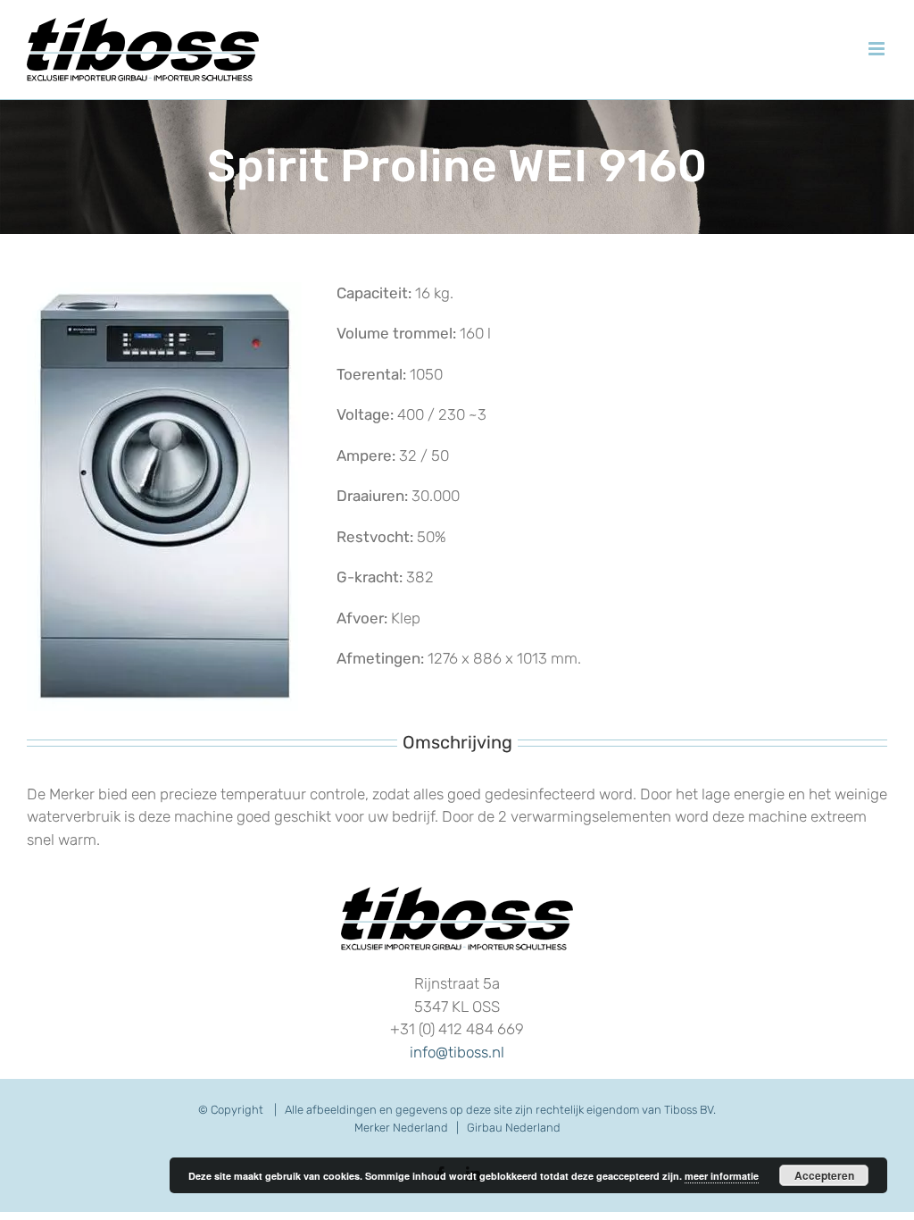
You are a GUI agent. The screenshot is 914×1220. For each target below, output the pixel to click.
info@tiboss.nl (457, 1052)
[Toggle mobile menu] (877, 48)
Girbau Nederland (514, 1127)
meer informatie (722, 1175)
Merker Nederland (401, 1127)
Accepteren (824, 1175)
